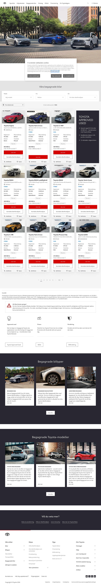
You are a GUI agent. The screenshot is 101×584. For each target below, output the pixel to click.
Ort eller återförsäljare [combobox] (76, 97)
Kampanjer (32, 563)
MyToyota (95, 3)
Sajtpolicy (47, 582)
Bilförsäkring (56, 552)
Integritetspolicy (56, 582)
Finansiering (54, 3)
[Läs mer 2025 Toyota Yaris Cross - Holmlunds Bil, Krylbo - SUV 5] (38, 226)
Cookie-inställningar (33, 76)
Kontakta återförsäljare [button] (13, 157)
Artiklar (78, 570)
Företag (40, 3)
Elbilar (47, 3)
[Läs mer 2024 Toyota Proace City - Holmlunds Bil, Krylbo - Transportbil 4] (62, 226)
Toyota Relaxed (11, 334)
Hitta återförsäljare (34, 546)
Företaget (79, 546)
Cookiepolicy (66, 582)
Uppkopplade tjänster (59, 555)
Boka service (57, 558)
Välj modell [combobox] (8, 97)
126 (59, 280)
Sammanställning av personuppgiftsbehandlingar (84, 582)
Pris (37, 93)
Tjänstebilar (8, 554)
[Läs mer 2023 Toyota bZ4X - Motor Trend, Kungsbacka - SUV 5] (87, 226)
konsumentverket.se (19, 310)
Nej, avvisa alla (56, 76)
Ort (68, 93)
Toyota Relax (56, 546)
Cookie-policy (54, 71)
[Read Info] (16, 148)
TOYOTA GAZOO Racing (83, 562)
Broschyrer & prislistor (35, 560)
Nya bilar (12, 3)
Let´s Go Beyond (81, 554)
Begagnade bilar (31, 3)
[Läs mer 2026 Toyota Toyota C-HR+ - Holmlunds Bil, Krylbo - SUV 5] (62, 117)
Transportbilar (9, 557)
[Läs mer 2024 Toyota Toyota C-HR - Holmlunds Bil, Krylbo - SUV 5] (13, 226)
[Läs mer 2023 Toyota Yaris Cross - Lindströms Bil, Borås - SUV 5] (38, 117)
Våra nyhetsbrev (33, 567)
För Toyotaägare (65, 3)
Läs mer (13, 152)
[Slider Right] (23, 117)
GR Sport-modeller (11, 565)
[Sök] (88, 3)
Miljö (77, 550)
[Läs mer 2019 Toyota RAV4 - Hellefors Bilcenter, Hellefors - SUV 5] (62, 171)
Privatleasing (33, 554)
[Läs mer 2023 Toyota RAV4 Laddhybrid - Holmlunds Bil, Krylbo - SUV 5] (38, 171)
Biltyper (7, 550)
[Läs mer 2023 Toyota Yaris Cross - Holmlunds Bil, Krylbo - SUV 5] (87, 171)
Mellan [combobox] (39, 97)
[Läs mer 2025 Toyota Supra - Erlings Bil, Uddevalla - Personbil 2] (13, 117)
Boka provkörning (34, 557)
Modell (5, 93)
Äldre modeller (80, 566)
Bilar (6, 546)
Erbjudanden (20, 3)
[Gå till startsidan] (4, 3)
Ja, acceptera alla (68, 76)
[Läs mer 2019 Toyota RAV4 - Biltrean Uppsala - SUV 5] (13, 171)
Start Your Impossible (82, 558)
